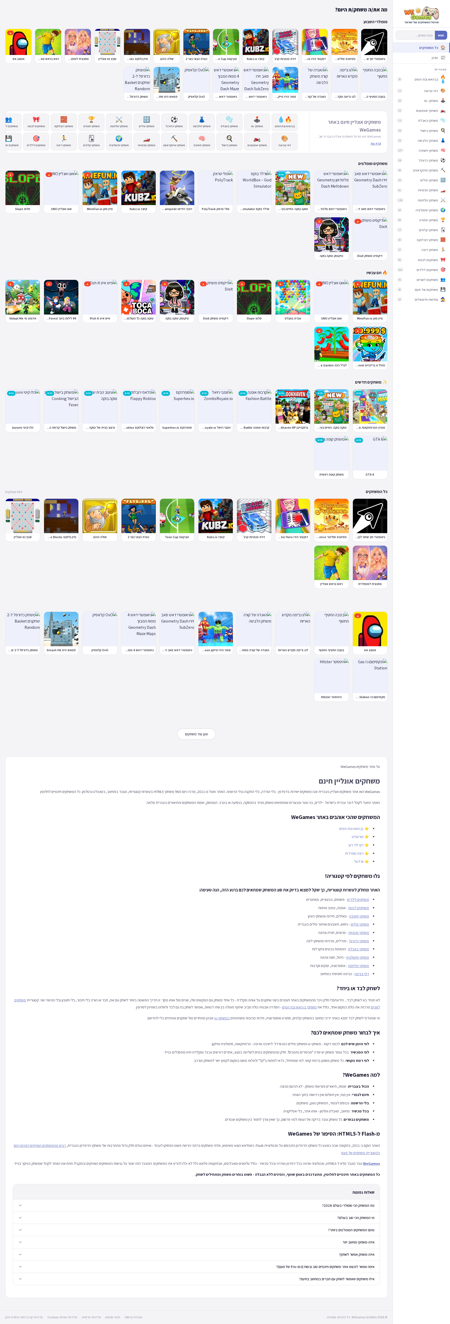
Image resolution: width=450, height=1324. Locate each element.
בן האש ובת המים (351, 828)
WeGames (371, 1163)
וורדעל (359, 861)
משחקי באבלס (358, 948)
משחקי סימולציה (357, 957)
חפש (441, 35)
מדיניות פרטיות (91, 1317)
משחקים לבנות (358, 907)
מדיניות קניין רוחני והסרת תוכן (24, 1317)
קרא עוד (375, 143)
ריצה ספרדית (354, 853)
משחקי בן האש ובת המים (299, 1007)
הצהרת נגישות (133, 1317)
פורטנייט (358, 836)
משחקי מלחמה (358, 965)
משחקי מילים (360, 924)
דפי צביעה (361, 973)
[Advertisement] (196, 600)
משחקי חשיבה (359, 916)
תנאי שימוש (112, 1317)
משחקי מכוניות (358, 932)
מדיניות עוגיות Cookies (62, 1317)
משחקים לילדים (358, 899)
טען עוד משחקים (196, 734)
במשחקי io (222, 1017)
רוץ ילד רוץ (356, 844)
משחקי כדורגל (359, 940)
